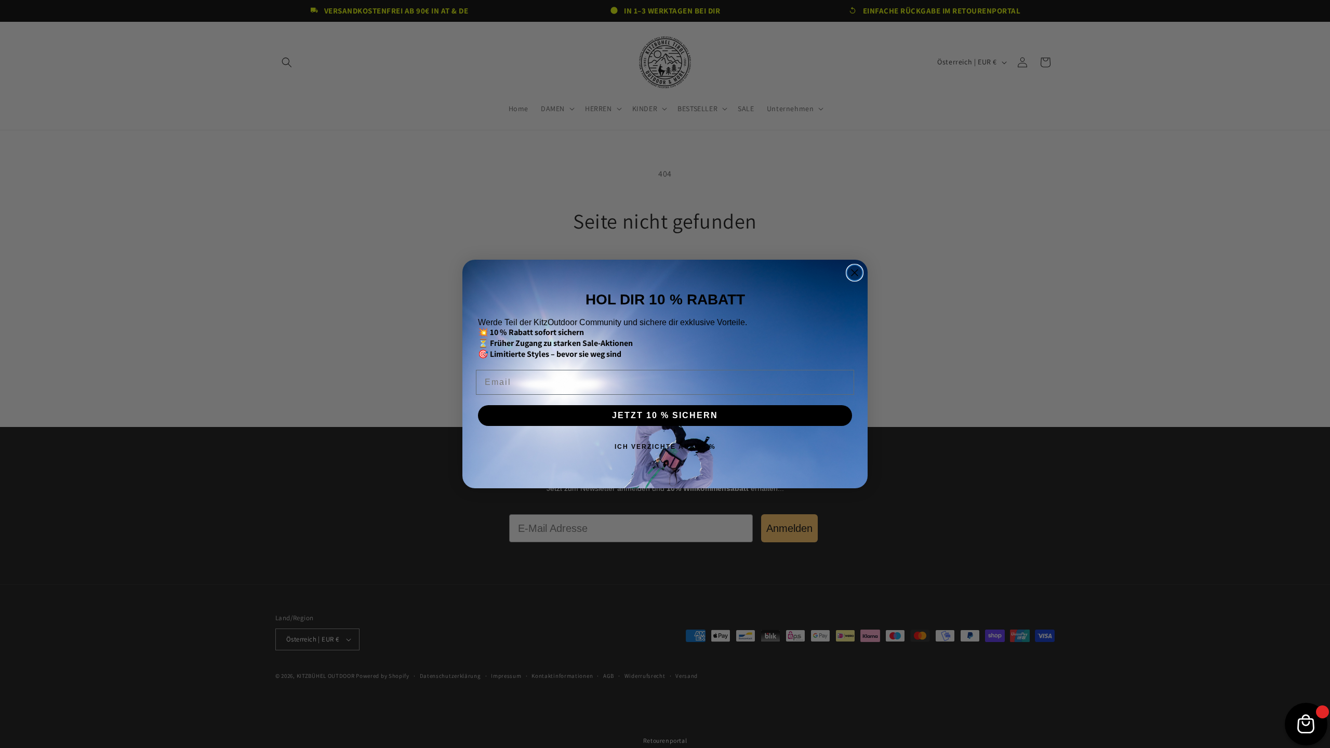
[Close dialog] (854, 272)
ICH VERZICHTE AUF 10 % (665, 446)
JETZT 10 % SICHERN (665, 415)
